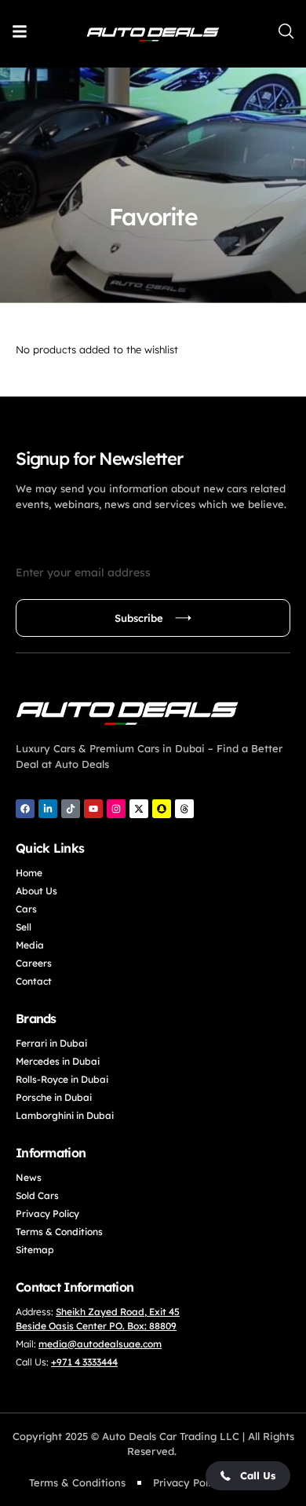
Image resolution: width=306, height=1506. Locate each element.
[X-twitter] (138, 808)
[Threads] (184, 808)
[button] (248, 1475)
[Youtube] (93, 808)
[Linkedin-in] (47, 808)
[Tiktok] (70, 808)
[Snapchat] (161, 808)
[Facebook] (25, 808)
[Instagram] (116, 808)
